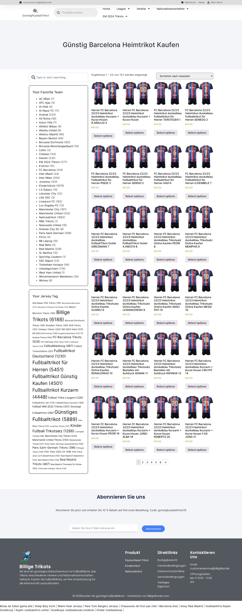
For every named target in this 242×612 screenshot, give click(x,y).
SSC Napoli (46, 260)
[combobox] (58, 77)
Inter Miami (46, 173)
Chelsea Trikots (49, 329)
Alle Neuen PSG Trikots (46, 303)
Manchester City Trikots (61, 435)
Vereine (141, 8)
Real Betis (45, 245)
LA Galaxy (45, 189)
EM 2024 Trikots (113, 16)
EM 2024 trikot (72, 329)
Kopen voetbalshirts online (32, 610)
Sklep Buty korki (45, 606)
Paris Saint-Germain (51, 233)
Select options (103, 135)
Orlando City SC (49, 229)
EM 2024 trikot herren (44, 333)
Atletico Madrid (48, 134)
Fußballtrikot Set (43, 403)
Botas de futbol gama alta (16, 606)
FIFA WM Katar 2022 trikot (55, 342)
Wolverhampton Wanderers (56, 276)
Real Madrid (46, 248)
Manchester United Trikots (50, 439)
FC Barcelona (47, 169)
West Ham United (50, 272)
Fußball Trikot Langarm (65, 397)
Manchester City (49, 209)
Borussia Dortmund (51, 142)
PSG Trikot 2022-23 (57, 451)
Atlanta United (48, 130)
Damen (43, 158)
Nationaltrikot (47, 217)
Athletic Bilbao (48, 126)
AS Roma (44, 118)
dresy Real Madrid (191, 606)
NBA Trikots (46, 221)
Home (106, 8)
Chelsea (44, 154)
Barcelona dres (168, 606)
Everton (44, 166)
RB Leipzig (45, 241)
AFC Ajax (45, 102)
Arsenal (43, 114)
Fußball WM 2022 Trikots (51, 406)
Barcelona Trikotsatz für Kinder (53, 307)
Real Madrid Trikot (48, 460)
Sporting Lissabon (50, 256)
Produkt (132, 552)
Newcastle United (50, 225)
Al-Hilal (43, 106)
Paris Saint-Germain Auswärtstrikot (64, 444)
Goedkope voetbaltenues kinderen (72, 610)
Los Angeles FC (48, 205)
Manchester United (51, 213)
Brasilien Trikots (57, 325)
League (121, 8)
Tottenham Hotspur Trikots (52, 468)
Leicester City (47, 193)
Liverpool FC (47, 201)
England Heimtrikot (69, 333)
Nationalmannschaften (171, 8)
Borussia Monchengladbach (56, 146)
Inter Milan (45, 177)
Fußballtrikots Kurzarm (69, 403)
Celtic (42, 150)
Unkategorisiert (48, 268)
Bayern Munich (48, 138)
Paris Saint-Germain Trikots (54, 447)
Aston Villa (45, 122)
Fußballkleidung (58, 346)
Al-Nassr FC (46, 110)
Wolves (43, 280)
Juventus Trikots (60, 426)
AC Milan (44, 98)
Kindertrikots (47, 185)
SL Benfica (45, 252)
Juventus (44, 181)
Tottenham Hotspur (51, 264)
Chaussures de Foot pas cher (139, 606)
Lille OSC (44, 197)
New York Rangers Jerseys (101, 606)
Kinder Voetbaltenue (109, 610)
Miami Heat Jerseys (70, 606)
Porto (42, 237)
